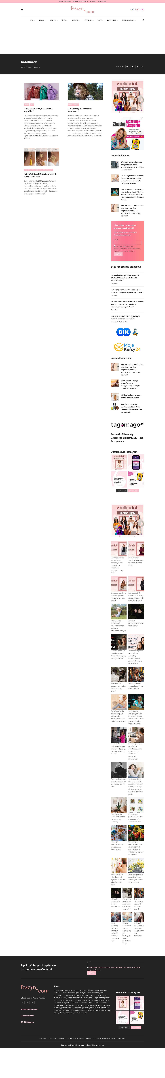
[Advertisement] (80, 38)
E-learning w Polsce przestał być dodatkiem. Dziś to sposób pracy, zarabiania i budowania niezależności (135, 751)
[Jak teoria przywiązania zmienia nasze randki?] (136, 611)
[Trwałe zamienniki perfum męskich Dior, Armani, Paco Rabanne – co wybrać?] (115, 407)
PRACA (88, 1039)
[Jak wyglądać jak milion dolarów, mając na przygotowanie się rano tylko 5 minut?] (136, 584)
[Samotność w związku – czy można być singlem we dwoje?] (119, 674)
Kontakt (93, 1)
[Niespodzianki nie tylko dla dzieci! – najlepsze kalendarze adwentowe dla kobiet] (119, 865)
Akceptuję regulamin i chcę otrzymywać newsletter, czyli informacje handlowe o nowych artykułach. (127, 248)
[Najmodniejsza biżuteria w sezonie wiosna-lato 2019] (41, 157)
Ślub (64, 20)
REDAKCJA (52, 1039)
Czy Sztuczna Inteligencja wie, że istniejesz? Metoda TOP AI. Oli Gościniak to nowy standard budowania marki (132, 194)
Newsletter (102, 1)
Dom (99, 20)
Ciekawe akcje (127, 20)
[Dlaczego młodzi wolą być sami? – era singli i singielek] (136, 674)
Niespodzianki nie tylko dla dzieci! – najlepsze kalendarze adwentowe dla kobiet (118, 880)
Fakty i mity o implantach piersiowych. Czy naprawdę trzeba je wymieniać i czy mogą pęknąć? (132, 210)
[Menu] (22, 9)
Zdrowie (88, 20)
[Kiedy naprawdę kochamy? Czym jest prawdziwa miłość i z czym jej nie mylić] (116, 917)
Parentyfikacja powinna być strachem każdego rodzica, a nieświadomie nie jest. (119, 626)
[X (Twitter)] (132, 66)
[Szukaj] (143, 20)
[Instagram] (142, 9)
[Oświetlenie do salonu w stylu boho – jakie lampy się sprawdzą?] (119, 805)
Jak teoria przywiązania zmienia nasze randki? (135, 623)
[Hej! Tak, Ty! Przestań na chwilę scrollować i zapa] (136, 462)
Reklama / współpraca (80, 1)
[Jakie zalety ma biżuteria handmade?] (85, 91)
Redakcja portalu (65, 1)
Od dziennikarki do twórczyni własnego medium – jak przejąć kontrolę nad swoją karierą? (118, 749)
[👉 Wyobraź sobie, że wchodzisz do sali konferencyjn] (136, 479)
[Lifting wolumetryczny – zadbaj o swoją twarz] (115, 397)
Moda (41, 20)
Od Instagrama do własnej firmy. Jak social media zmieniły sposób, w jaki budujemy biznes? (118, 716)
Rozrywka (111, 20)
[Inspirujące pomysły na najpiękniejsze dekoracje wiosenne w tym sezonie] (136, 865)
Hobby (27, 104)
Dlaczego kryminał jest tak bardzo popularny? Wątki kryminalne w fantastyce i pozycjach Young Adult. (117, 565)
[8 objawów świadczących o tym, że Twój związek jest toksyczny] (139, 917)
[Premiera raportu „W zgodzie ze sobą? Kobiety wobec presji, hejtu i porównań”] (119, 642)
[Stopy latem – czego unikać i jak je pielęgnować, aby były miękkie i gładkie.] (115, 383)
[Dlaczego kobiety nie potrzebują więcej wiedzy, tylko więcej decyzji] (119, 584)
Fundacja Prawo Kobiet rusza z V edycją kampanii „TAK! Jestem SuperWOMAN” (125, 277)
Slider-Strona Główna (44, 170)
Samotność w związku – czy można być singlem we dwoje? (127, 904)
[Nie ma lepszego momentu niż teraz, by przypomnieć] (119, 479)
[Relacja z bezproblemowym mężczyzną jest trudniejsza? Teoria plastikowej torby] (127, 917)
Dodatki (27, 170)
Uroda (53, 20)
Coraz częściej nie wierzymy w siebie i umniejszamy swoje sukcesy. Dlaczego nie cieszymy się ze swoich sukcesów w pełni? (135, 786)
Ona (31, 20)
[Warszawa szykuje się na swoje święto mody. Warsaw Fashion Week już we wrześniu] (115, 164)
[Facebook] (132, 9)
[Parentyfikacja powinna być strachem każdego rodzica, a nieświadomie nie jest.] (119, 611)
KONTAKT (42, 1039)
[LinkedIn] (142, 66)
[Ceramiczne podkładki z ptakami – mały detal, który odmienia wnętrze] (136, 805)
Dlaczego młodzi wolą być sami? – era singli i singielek (135, 686)
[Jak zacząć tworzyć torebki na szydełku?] (41, 91)
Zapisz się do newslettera (104, 1039)
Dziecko (75, 20)
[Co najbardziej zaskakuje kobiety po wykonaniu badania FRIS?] (136, 548)
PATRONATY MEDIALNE (76, 1039)
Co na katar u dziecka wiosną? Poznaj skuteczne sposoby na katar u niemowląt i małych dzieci (127, 304)
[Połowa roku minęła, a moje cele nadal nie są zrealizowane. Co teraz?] (119, 770)
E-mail (116, 240)
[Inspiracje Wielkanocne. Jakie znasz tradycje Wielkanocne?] (119, 833)
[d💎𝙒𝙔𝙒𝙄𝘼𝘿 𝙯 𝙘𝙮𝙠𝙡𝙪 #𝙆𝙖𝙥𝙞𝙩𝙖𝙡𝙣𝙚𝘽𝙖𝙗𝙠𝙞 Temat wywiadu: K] (119, 462)
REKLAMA (61, 1039)
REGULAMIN (121, 1039)
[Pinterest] (137, 9)
